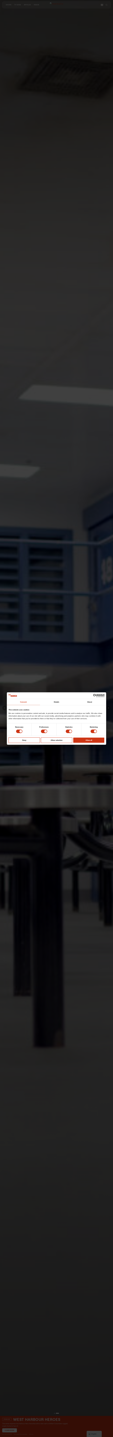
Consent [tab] (23, 702)
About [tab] (89, 702)
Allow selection (56, 740)
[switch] (44, 731)
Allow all (89, 740)
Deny (24, 740)
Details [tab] (56, 702)
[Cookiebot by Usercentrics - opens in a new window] (95, 695)
